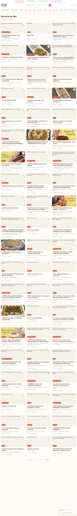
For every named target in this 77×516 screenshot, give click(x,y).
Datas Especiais (14, 10)
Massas (45, 10)
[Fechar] (75, 508)
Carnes (26, 10)
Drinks (60, 10)
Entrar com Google (68, 513)
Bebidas (21, 10)
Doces (50, 10)
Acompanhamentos (72, 10)
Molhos (65, 10)
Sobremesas (55, 10)
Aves (30, 10)
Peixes (34, 10)
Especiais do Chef (5, 10)
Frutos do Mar (40, 10)
